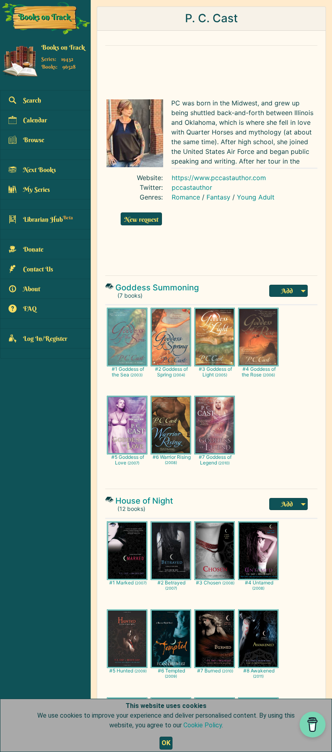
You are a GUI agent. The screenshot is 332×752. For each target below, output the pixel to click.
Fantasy (218, 197)
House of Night (144, 501)
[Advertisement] (211, 70)
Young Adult (256, 197)
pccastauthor (192, 187)
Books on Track (63, 47)
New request (141, 219)
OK (166, 743)
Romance (186, 197)
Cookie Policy (202, 725)
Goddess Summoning (157, 287)
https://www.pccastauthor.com (219, 178)
